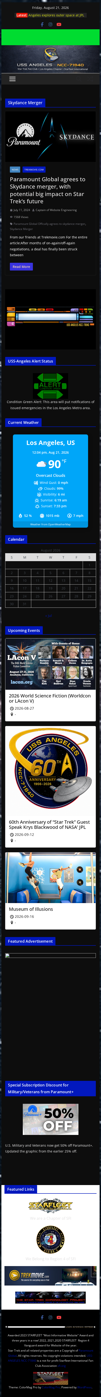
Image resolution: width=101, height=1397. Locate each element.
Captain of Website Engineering (56, 210)
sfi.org (62, 1366)
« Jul (48, 615)
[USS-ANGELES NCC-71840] (50, 48)
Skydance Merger (21, 229)
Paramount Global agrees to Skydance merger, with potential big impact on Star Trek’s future (47, 190)
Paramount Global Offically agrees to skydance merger (49, 224)
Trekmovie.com (34, 169)
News (15, 169)
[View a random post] (90, 79)
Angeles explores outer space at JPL (56, 15)
